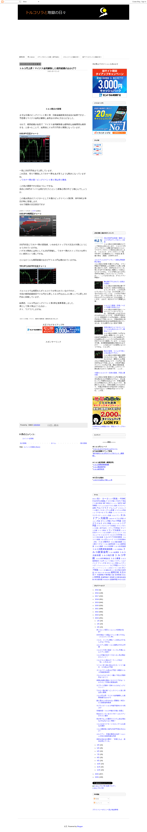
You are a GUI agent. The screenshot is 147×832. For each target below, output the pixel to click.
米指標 (112, 577)
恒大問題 (118, 570)
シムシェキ (115, 523)
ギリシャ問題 (106, 521)
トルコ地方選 (108, 555)
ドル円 (101, 561)
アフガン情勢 (112, 505)
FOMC (123, 499)
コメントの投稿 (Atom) (32, 447)
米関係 (97, 577)
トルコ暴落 (115, 558)
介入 (113, 570)
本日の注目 (122, 579)
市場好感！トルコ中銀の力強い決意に (110, 711)
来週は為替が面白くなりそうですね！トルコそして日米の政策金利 (110, 681)
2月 (98, 624)
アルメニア (113, 508)
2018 (97, 599)
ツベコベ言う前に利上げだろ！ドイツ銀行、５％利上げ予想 (110, 666)
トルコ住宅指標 (120, 546)
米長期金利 (106, 579)
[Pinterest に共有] (57, 425)
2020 (97, 605)
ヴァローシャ (122, 512)
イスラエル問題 (120, 510)
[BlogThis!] (51, 425)
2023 (97, 615)
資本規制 (107, 572)
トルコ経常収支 (110, 544)
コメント (98, 803)
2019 (97, 602)
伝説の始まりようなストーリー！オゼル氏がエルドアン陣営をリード (114, 329)
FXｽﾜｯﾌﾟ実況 (121, 501)
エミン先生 (107, 515)
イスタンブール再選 (106, 510)
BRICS (94, 498)
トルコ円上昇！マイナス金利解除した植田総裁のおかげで (110, 696)
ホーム (53, 443)
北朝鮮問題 (114, 579)
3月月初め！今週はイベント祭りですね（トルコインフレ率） (110, 636)
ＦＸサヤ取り (111, 501)
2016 (97, 593)
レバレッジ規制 (107, 568)
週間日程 (22, 57)
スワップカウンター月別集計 (106, 526)
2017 (97, 596)
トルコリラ (105, 535)
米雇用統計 (105, 577)
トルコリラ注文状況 (113, 537)
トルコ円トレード (106, 539)
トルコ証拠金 (118, 549)
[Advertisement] (73, 36)
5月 (98, 748)
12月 (99, 770)
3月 (98, 627)
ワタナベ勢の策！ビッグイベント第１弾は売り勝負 (43, 180)
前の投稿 (83, 443)
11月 (99, 767)
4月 (98, 745)
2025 (97, 774)
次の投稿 (23, 443)
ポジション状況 (113, 563)
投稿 (97, 799)
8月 (98, 757)
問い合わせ (31, 57)
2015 (97, 590)
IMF (104, 503)
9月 (98, 760)
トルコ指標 (99, 546)
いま (93, 512)
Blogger (80, 826)
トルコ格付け (104, 542)
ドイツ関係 (102, 530)
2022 (97, 612)
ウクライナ (96, 515)
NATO (120, 503)
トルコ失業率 (109, 546)
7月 (98, 754)
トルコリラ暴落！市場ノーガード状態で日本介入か (114, 306)
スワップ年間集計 (114, 528)
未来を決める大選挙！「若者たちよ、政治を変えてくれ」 (110, 740)
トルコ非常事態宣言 (103, 558)
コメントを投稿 (28, 438)
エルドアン (116, 515)
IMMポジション (111, 503)
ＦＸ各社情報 (97, 503)
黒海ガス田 (101, 572)
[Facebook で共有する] (55, 425)
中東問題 (107, 575)
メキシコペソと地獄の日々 (71, 57)
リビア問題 (114, 565)
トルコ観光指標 (116, 542)
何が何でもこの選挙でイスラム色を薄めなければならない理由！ (110, 720)
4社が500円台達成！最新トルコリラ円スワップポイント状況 (114, 240)
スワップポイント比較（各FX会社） (49, 57)
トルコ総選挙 (114, 552)
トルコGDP (106, 532)
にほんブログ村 (98, 788)
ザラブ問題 (107, 523)
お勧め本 (111, 518)
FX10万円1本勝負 (99, 501)
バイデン (117, 561)
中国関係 (100, 575)
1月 (98, 621)
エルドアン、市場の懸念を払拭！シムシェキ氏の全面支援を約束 (110, 735)
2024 (97, 618)
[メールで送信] (49, 425)
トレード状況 (109, 561)
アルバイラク (102, 508)
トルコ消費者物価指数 (102, 549)
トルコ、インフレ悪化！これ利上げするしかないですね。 (110, 641)
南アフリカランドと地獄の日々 (92, 57)
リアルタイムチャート (102, 565)
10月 (99, 764)
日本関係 (118, 575)
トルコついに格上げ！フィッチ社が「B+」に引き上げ (109, 661)
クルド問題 (116, 521)
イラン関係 (108, 512)
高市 (96, 572)
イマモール (99, 512)
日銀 (112, 575)
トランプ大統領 (113, 530)
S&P (124, 503)
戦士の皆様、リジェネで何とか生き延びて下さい (114, 352)
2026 (97, 777)
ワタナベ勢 (102, 570)
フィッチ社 (102, 563)
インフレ (115, 512)
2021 (97, 608)
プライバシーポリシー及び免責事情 (105, 810)
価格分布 (109, 570)
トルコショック (116, 532)
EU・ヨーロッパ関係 (107, 499)
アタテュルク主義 (102, 505)
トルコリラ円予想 (115, 535)
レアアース (99, 568)
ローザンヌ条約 (116, 568)
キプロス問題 (119, 518)
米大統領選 (98, 579)
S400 (94, 505)
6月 (98, 751)
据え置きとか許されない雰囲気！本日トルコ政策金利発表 (110, 701)
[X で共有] (53, 425)
